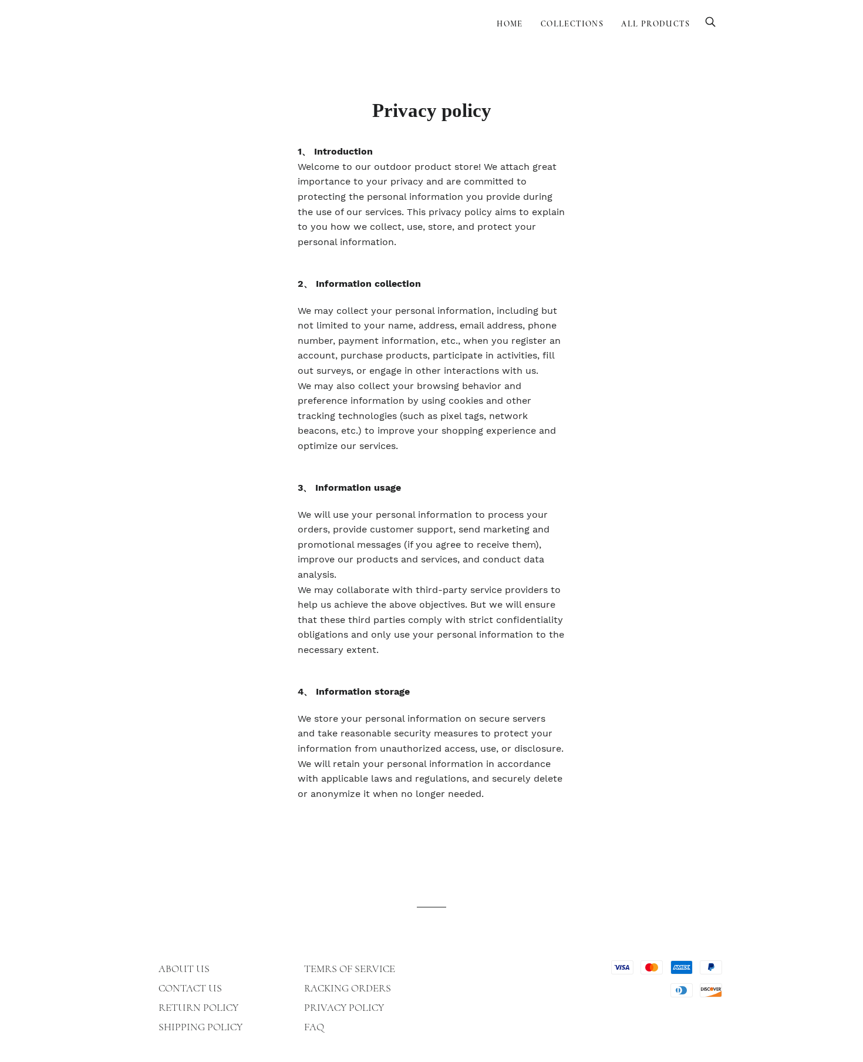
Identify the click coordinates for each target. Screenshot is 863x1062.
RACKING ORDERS (347, 987)
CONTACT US (190, 987)
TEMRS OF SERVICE (349, 968)
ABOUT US (184, 968)
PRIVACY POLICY (344, 1007)
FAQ (314, 1026)
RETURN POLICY (198, 1007)
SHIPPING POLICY (200, 1026)
